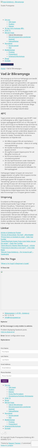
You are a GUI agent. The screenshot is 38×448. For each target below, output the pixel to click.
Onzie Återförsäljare (16, 394)
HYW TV (8, 30)
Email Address (5, 364)
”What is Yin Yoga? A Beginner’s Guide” (15, 263)
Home (3, 68)
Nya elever (8, 43)
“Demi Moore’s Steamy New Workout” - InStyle (18, 245)
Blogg (7, 58)
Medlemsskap (10, 50)
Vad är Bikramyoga (16, 35)
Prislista (11, 52)
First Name (4, 348)
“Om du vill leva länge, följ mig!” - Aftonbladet (17, 235)
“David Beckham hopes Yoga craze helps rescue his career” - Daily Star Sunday (18, 242)
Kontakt (8, 61)
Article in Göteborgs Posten (11, 233)
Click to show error (8, 332)
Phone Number (6, 372)
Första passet (14, 46)
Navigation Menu (7, 64)
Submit (4, 381)
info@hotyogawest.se (12, 317)
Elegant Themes (14, 443)
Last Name (4, 356)
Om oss (7, 20)
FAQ (10, 48)
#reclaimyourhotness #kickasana (21, 396)
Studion (11, 24)
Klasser (11, 26)
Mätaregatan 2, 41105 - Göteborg (17, 313)
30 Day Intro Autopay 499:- (14, 28)
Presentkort (13, 54)
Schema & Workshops (17, 56)
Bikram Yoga (9, 33)
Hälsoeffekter (14, 41)
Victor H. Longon (7, 445)
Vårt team (12, 22)
